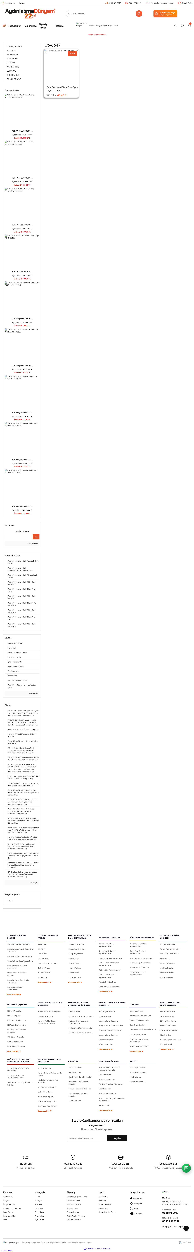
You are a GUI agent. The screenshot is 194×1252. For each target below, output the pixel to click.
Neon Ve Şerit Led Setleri (170, 1040)
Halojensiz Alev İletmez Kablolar (78, 1083)
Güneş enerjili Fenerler (139, 967)
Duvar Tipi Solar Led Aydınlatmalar (138, 945)
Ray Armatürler (74, 1011)
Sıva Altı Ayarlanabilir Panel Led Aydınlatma (20, 950)
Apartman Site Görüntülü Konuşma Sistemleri (109, 1068)
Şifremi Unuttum (105, 1204)
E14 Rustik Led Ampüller (16, 1025)
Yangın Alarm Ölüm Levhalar (111, 1025)
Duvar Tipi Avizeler (137, 1067)
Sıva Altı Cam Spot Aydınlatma (20, 961)
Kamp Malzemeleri (138, 1034)
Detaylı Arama (33, 544)
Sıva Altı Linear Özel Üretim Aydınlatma (18, 981)
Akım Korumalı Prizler (107, 1093)
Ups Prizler (42, 954)
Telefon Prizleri (44, 972)
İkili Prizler (42, 949)
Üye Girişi (102, 1201)
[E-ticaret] (102, 1249)
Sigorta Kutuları (74, 977)
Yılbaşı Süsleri (166, 1044)
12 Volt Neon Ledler (168, 1025)
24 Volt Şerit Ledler (168, 1016)
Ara (36, 536)
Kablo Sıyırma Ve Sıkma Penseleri (48, 1081)
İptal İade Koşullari (74, 1204)
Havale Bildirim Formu (12, 1208)
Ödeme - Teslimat (74, 1220)
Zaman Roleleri (74, 968)
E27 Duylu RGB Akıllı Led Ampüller (16, 1031)
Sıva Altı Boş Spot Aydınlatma (19, 956)
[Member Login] (175, 25)
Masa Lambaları (136, 1011)
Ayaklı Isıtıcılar (166, 958)
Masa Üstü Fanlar (167, 972)
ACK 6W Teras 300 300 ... (22, 225)
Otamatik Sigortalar (76, 944)
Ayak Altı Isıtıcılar (167, 968)
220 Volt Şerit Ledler (168, 1021)
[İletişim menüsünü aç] (186, 1168)
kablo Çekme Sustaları (47, 1087)
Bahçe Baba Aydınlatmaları (110, 958)
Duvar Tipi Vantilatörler (169, 954)
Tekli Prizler (42, 944)
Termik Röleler (74, 963)
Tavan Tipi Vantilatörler (170, 949)
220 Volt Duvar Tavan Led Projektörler (18, 1069)
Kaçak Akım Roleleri (76, 949)
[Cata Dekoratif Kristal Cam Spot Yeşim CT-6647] (61, 66)
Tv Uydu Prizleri (44, 968)
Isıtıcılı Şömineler (167, 977)
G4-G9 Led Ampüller (16, 1037)
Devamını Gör (14, 995)
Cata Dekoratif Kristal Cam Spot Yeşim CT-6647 (62, 89)
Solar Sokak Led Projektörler (141, 958)
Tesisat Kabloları (75, 1067)
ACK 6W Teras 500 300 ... (22, 178)
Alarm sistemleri (106, 1044)
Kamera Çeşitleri (106, 1040)
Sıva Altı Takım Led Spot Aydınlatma (17, 967)
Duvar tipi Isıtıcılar (167, 963)
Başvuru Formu (73, 1212)
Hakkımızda (8, 1197)
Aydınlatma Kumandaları (140, 1015)
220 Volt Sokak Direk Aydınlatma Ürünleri (15, 1076)
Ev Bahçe (38, 1204)
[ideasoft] (89, 1249)
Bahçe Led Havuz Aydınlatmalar (106, 976)
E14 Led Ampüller (14, 1015)
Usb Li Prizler (43, 958)
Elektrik (38, 1197)
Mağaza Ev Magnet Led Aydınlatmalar (78, 1022)
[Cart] (189, 25)
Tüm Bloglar (33, 883)
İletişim (22, 3)
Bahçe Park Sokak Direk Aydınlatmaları (109, 964)
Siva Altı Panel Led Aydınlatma (19, 944)
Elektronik (39, 1208)
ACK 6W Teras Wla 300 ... (22, 272)
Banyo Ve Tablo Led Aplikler (49, 1011)
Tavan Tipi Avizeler (137, 1082)
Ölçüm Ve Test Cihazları (48, 1106)
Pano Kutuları (73, 972)
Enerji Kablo (39, 1212)
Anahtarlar (42, 977)
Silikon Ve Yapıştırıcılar (47, 1101)
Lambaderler (135, 1077)
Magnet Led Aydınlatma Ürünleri (17, 974)
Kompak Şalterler (75, 954)
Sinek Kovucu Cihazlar (139, 1046)
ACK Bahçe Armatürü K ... (22, 412)
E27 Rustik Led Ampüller (17, 1020)
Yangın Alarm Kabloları (108, 1035)
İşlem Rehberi (72, 1208)
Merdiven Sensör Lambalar (110, 1030)
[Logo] (30, 13)
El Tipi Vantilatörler (168, 944)
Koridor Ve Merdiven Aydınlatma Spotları (46, 1022)
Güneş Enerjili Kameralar (140, 963)
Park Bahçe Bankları (107, 982)
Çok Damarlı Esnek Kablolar (80, 1077)
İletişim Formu (9, 1204)
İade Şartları (10, 3)
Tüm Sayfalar (33, 693)
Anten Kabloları (74, 1101)
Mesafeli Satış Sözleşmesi (77, 1197)
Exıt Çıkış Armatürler (107, 1011)
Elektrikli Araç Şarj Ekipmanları (111, 1084)
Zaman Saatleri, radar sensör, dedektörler (111, 1099)
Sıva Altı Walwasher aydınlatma (15, 988)
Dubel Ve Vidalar (45, 1092)
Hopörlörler (104, 1105)
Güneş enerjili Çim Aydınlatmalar (137, 973)
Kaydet (117, 1138)
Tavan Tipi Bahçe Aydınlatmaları (106, 945)
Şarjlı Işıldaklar (105, 1016)
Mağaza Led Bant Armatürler (80, 1028)
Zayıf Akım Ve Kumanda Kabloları (78, 1094)
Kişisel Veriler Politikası (76, 1216)
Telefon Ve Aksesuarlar (139, 1020)
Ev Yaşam (38, 1201)
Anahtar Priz (39, 1216)
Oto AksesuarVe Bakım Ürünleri (143, 1030)
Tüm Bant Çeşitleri (45, 1097)
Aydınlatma (39, 1220)
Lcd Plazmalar (105, 1089)
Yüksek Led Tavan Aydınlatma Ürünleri (19, 1083)
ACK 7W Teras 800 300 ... (22, 131)
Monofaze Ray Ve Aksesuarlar (81, 1016)
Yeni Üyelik (103, 1197)
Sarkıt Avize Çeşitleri (138, 1072)
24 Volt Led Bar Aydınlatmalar (80, 1033)
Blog (5, 1220)
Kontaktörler (73, 958)
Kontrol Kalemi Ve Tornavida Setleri (50, 1074)
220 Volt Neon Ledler (169, 1030)
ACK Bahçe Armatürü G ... (22, 319)
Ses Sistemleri (105, 1075)
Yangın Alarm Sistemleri (109, 1021)
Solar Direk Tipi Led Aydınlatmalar (138, 952)
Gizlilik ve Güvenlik (74, 1201)
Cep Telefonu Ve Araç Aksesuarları (139, 1040)
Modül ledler (165, 1035)
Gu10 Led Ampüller (15, 1042)
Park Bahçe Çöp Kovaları (109, 987)
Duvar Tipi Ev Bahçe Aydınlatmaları (107, 952)
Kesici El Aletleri (44, 1068)
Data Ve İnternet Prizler (47, 963)
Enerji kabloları (74, 1072)
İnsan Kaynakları (9, 1216)
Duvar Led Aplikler (45, 1016)
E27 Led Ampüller (14, 1011)
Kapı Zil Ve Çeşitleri (138, 1025)
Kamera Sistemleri (107, 1079)
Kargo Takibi (8, 1212)
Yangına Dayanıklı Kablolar (79, 1089)
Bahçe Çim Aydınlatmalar (110, 970)
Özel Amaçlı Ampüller (16, 1046)
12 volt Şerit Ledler (167, 1011)
